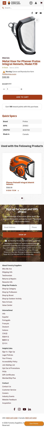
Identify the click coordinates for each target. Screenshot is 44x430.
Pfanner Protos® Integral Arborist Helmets (20, 183)
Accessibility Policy (9, 362)
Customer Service (9, 390)
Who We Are (7, 269)
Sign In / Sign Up (8, 352)
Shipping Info (7, 272)
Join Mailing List (8, 365)
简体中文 (5, 337)
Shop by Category (9, 289)
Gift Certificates (8, 375)
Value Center (7, 305)
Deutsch (5, 327)
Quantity (7, 84)
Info (3, 314)
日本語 (4, 333)
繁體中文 (5, 340)
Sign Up (22, 235)
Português (6, 320)
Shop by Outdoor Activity (12, 299)
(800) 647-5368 (11, 418)
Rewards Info (7, 282)
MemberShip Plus (9, 378)
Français (5, 323)
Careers (5, 393)
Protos (6, 58)
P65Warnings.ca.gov (9, 74)
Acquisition (6, 403)
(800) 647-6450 (31, 418)
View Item (11, 190)
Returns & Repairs (9, 279)
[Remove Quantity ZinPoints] (4, 89)
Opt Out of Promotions (11, 368)
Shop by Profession (9, 292)
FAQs (4, 371)
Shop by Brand (7, 295)
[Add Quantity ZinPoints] (21, 89)
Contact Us (6, 386)
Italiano (5, 330)
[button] (22, 198)
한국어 (4, 343)
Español (5, 317)
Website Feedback (9, 400)
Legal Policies (7, 355)
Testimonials (7, 275)
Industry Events (8, 396)
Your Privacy (7, 358)
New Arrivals (7, 302)
